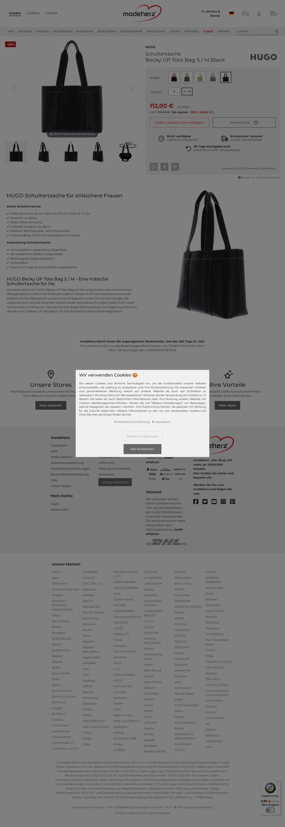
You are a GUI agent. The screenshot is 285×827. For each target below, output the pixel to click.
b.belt (56, 615)
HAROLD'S (121, 634)
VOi (208, 724)
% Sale (208, 31)
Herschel (119, 657)
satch (178, 682)
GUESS (118, 628)
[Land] (231, 13)
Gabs (86, 744)
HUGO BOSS (122, 686)
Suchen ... (244, 31)
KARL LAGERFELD (126, 721)
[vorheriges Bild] (14, 88)
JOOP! (117, 703)
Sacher (180, 653)
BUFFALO (59, 702)
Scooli (179, 699)
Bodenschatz (61, 650)
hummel (119, 692)
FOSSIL (88, 709)
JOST (117, 709)
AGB (54, 451)
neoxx (148, 705)
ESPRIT (88, 686)
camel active (61, 731)
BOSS (56, 667)
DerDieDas (91, 618)
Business (25, 31)
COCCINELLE (92, 583)
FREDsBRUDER (94, 721)
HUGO (150, 46)
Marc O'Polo (152, 682)
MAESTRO (151, 633)
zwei (208, 747)
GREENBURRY (123, 611)
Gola (116, 593)
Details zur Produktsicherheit (260, 177)
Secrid (179, 728)
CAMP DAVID (61, 737)
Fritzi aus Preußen (96, 727)
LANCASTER (153, 583)
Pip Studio (182, 595)
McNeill (149, 688)
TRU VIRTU (212, 679)
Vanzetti (211, 706)
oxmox (149, 734)
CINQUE (89, 577)
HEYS (117, 663)
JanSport (119, 698)
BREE (56, 679)
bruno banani (62, 690)
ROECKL (181, 641)
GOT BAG (120, 605)
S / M (187, 91)
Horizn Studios (124, 674)
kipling (118, 732)
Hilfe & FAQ (106, 463)
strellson (211, 599)
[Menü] (278, 783)
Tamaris (211, 616)
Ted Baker (212, 628)
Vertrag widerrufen (115, 482)
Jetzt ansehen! (51, 405)
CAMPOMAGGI (62, 743)
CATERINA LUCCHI (65, 748)
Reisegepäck (106, 31)
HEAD (117, 640)
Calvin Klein (60, 725)
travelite (211, 673)
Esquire (88, 692)
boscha (57, 661)
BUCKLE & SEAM (64, 696)
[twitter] (207, 502)
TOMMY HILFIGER (218, 661)
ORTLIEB (150, 722)
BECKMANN (61, 621)
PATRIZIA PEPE (155, 751)
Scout (179, 711)
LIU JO (149, 621)
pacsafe (149, 740)
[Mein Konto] (260, 13)
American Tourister (65, 589)
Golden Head (123, 599)
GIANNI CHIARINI (125, 588)
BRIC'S (56, 685)
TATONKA (212, 622)
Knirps (118, 744)
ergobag (89, 680)
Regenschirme (132, 31)
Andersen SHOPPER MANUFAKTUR (62, 605)
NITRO (148, 711)
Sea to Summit (185, 722)
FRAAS (87, 715)
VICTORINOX (214, 718)
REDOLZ (181, 624)
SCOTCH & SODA (187, 705)
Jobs (54, 480)
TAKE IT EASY (214, 611)
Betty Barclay (61, 638)
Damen (15, 13)
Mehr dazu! (227, 405)
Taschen (42, 31)
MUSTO (149, 699)
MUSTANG (151, 693)
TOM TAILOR (214, 667)
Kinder (51, 13)
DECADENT (91, 606)
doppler (88, 641)
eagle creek (91, 657)
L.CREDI (119, 750)
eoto (86, 669)
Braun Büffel (61, 673)
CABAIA (57, 719)
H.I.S (116, 669)
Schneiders (183, 688)
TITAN (209, 656)
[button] (244, 122)
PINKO (179, 589)
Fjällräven (90, 703)
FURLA (87, 732)
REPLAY (180, 635)
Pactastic (150, 745)
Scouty (179, 717)
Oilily (148, 717)
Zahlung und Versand (114, 468)
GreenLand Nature (127, 616)
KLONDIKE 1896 (124, 738)
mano (148, 664)
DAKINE (88, 595)
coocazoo (89, 589)
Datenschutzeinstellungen (70, 468)
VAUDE (210, 712)
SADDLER (182, 659)
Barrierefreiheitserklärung (70, 474)
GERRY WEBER (124, 582)
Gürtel (174, 31)
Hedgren (119, 645)
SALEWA (181, 664)
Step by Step (214, 588)
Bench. (57, 627)
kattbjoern (121, 727)
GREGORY (120, 622)
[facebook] (197, 502)
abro (55, 577)
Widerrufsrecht (62, 457)
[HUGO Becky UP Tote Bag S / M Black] (16, 152)
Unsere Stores (61, 486)
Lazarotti (150, 595)
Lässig (148, 589)
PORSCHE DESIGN (188, 606)
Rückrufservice (109, 457)
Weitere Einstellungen (142, 436)
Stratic (209, 593)
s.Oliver (210, 572)
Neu (11, 31)
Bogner (57, 656)
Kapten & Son (123, 715)
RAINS (179, 618)
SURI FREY (212, 605)
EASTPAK (89, 663)
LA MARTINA (153, 577)
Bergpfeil (58, 633)
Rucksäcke (85, 31)
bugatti (57, 708)
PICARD (180, 572)
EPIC (86, 674)
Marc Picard (152, 670)
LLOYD (149, 627)
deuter (87, 630)
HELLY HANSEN (125, 651)
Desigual (89, 624)
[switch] (270, 810)
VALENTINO (214, 700)
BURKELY (59, 714)
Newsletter (106, 474)
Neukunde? (59, 509)
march (149, 676)
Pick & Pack (183, 577)
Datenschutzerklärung (67, 463)
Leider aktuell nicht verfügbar (179, 123)
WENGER (212, 735)
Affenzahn (59, 583)
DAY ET (88, 601)
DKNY (87, 635)
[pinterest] (234, 502)
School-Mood (184, 693)
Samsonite (182, 670)
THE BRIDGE (214, 634)
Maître (148, 648)
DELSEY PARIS (93, 612)
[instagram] (225, 502)
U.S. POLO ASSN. (217, 685)
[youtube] (216, 502)
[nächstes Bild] (130, 88)
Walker (210, 729)
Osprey (149, 728)
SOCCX (180, 750)
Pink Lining (183, 583)
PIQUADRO (183, 601)
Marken (223, 31)
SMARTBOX (183, 744)
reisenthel (182, 630)
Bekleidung (156, 31)
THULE (210, 650)
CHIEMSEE (90, 572)
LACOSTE (151, 572)
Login (55, 504)
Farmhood (90, 698)
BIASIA (57, 644)
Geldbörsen (62, 31)
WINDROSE (213, 741)
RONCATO (182, 647)
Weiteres (192, 31)
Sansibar (181, 676)
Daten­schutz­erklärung (133, 422)
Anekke (57, 595)
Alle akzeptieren (142, 449)
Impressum (59, 445)
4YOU (56, 572)
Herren (33, 13)
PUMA (179, 612)
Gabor (87, 738)
